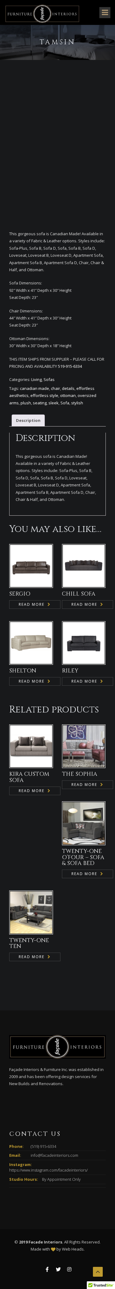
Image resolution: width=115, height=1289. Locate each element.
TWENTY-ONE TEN (29, 943)
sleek (53, 403)
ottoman (68, 395)
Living (36, 379)
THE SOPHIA (79, 774)
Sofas (49, 379)
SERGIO (19, 594)
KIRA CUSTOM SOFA (29, 777)
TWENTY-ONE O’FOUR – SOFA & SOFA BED (83, 857)
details (68, 388)
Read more (31, 604)
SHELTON (22, 671)
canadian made (34, 388)
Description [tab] (28, 420)
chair (55, 388)
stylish (77, 403)
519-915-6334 (69, 366)
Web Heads (73, 1249)
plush (26, 403)
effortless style (44, 395)
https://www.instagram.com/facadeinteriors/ (48, 1170)
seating (40, 403)
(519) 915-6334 (43, 1146)
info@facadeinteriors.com (54, 1155)
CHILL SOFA (78, 594)
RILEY (70, 671)
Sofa (64, 403)
